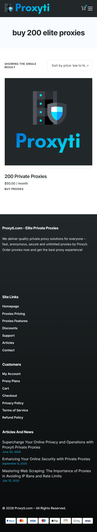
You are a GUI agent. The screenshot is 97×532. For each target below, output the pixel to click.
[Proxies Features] (48, 322)
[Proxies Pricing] (48, 315)
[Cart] (48, 389)
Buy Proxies (14, 189)
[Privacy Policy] (48, 404)
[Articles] (48, 344)
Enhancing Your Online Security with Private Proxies (46, 459)
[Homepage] (48, 307)
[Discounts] (48, 329)
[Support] (48, 336)
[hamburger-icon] (90, 8)
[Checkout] (48, 397)
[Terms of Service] (48, 411)
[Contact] (48, 351)
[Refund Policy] (48, 418)
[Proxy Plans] (48, 382)
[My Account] (48, 375)
